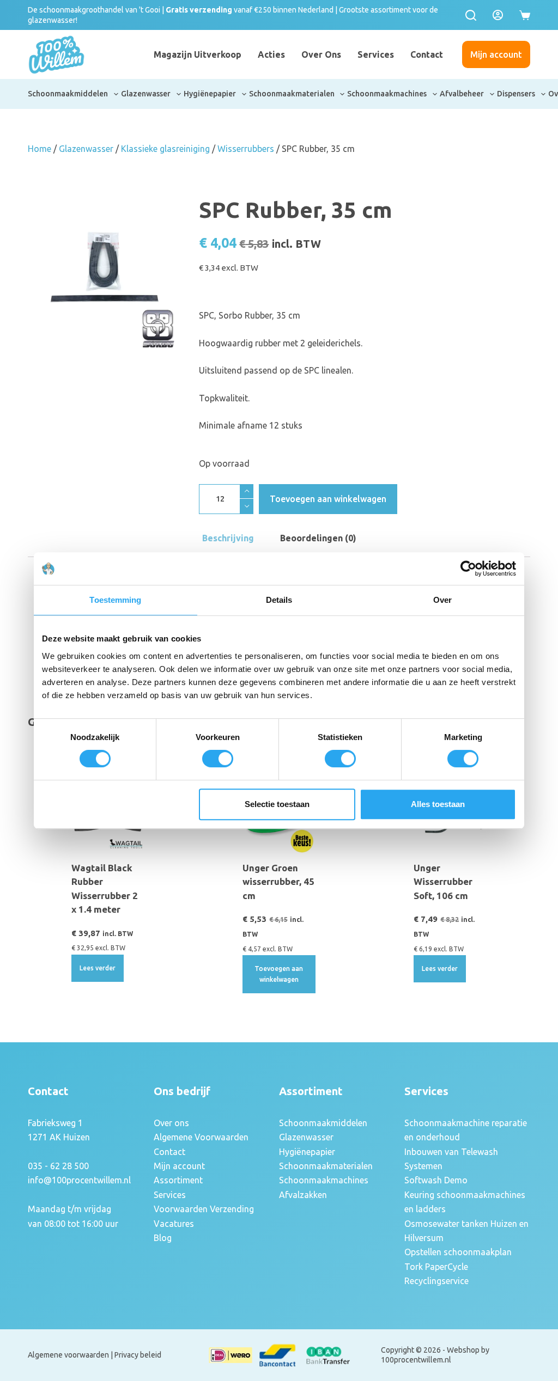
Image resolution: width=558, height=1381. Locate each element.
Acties (271, 54)
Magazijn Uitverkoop (197, 54)
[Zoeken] (470, 15)
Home (39, 149)
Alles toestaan (438, 804)
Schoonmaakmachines (387, 93)
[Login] (498, 15)
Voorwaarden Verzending (204, 1209)
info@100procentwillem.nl (79, 1180)
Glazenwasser (146, 93)
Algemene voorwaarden (68, 1355)
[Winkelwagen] (524, 15)
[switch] (217, 758)
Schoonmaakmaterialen (292, 93)
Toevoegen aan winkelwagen (328, 499)
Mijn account (496, 54)
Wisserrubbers (245, 149)
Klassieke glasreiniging (165, 149)
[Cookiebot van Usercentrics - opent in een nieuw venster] (468, 568)
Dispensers (516, 93)
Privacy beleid (137, 1355)
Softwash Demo (436, 1180)
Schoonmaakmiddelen (68, 93)
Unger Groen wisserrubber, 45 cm (278, 882)
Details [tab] (279, 599)
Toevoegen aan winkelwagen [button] (278, 974)
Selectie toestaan (277, 804)
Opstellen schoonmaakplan (458, 1252)
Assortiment (178, 1180)
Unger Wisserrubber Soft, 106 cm (443, 882)
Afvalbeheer (462, 93)
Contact (426, 54)
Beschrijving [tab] (228, 538)
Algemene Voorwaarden (201, 1137)
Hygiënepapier (210, 93)
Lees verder (98, 967)
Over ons (321, 54)
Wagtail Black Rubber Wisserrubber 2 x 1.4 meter (104, 889)
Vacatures (174, 1224)
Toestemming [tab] (115, 599)
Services (375, 54)
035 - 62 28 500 (58, 1166)
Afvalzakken (303, 1195)
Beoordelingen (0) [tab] (318, 538)
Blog (163, 1238)
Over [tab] (442, 599)
